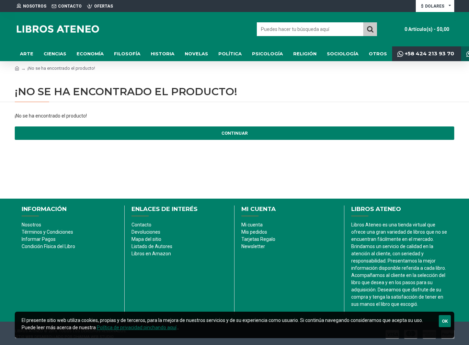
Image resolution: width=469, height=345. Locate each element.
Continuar (234, 133)
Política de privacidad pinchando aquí (136, 327)
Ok (445, 321)
